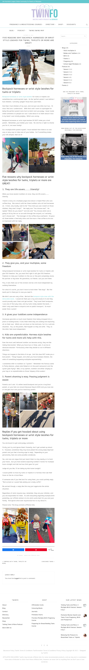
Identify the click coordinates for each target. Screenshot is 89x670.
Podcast (21, 30)
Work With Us (6, 628)
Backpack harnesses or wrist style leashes (17, 97)
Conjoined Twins (47, 561)
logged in (17, 578)
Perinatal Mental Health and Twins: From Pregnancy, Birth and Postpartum (71, 617)
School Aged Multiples (71, 64)
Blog (12, 30)
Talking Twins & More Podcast (12, 624)
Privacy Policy (61, 650)
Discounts (71, 24)
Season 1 (67, 69)
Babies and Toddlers (30, 555)
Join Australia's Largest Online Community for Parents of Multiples (21, 1)
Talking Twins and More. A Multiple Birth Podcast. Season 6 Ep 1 (71, 627)
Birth (65, 56)
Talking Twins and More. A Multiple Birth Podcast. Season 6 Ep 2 (71, 607)
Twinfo (21, 555)
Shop (60, 24)
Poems (66, 58)
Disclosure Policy (8, 650)
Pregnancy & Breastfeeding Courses (26, 24)
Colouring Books (37, 608)
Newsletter (6, 618)
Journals (34, 611)
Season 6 (67, 82)
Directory (50, 24)
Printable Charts (37, 615)
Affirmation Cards (38, 605)
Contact (5, 611)
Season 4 (67, 77)
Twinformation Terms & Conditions (44, 650)
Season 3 (67, 74)
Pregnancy (67, 61)
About (4, 605)
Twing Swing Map (36, 30)
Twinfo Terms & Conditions (24, 650)
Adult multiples (69, 50)
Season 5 (67, 80)
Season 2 (67, 72)
